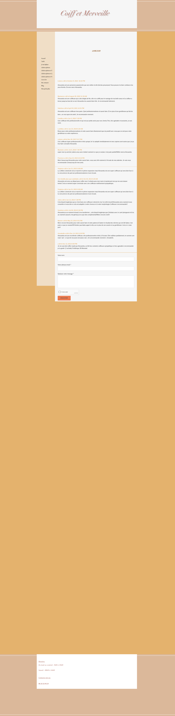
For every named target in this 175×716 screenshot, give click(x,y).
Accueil (43, 58)
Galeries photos (45, 67)
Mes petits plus (45, 89)
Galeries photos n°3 (46, 73)
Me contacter (45, 83)
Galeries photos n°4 (46, 77)
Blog (42, 86)
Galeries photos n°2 (46, 70)
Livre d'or (44, 80)
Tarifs (43, 61)
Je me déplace (44, 64)
